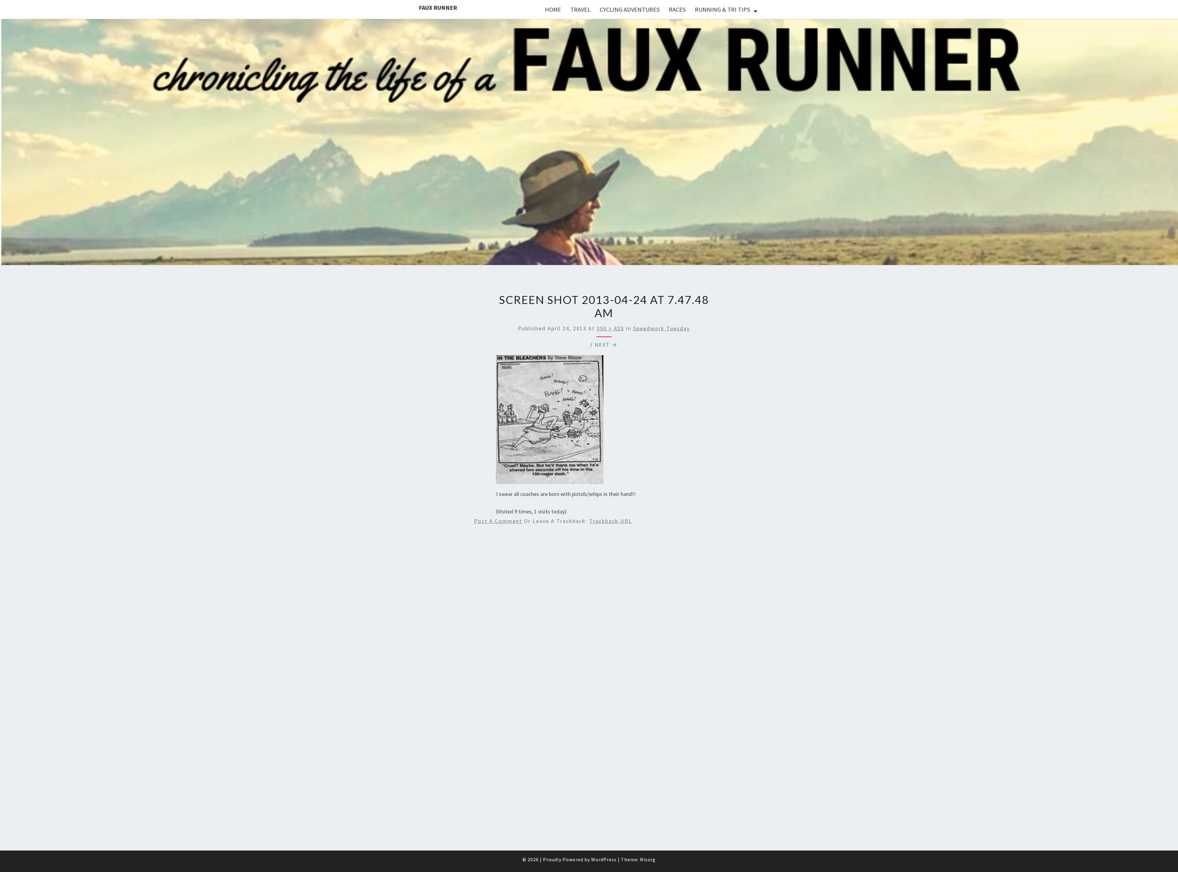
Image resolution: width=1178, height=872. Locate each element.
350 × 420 (610, 328)
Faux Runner (438, 7)
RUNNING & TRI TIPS (722, 9)
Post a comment (498, 520)
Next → (606, 344)
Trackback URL (610, 520)
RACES (677, 9)
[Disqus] (604, 610)
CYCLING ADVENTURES (630, 9)
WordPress (604, 859)
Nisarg (648, 859)
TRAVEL (580, 9)
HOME (553, 9)
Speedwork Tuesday (661, 328)
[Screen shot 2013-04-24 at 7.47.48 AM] (549, 421)
